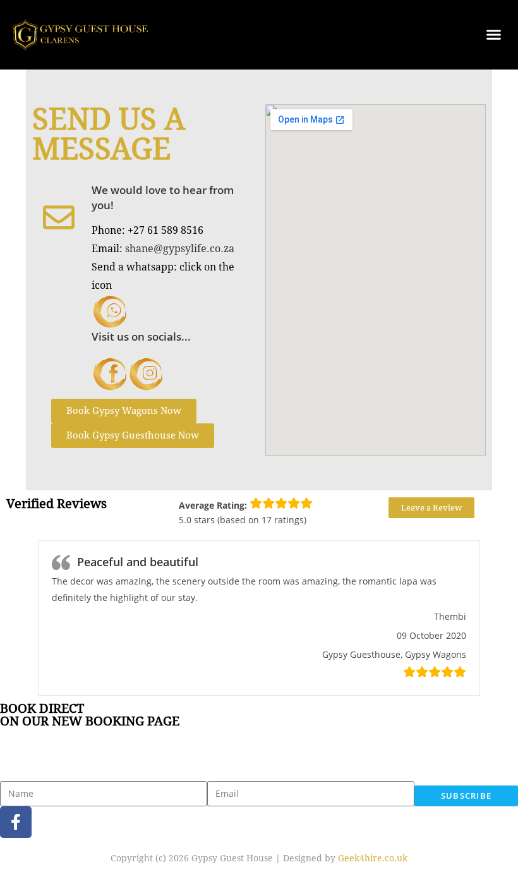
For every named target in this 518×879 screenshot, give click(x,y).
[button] (493, 35)
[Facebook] (16, 822)
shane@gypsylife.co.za (179, 249)
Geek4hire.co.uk (372, 858)
